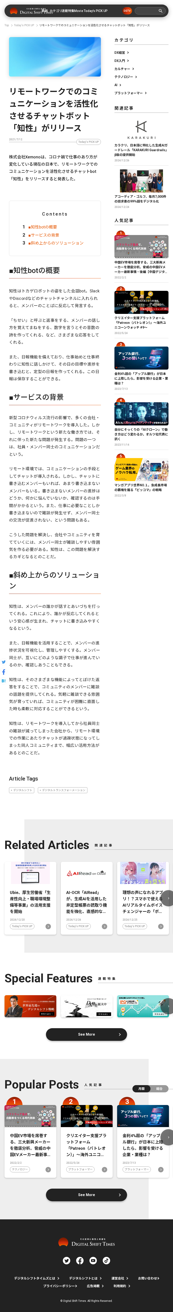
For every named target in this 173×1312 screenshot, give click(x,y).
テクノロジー (123, 77)
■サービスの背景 (43, 235)
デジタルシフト (22, 790)
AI (115, 85)
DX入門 (119, 61)
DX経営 (119, 52)
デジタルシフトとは (83, 1278)
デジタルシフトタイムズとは (34, 1278)
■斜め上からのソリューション (56, 243)
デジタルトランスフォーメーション (63, 790)
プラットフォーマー (128, 93)
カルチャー (122, 69)
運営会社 (118, 1278)
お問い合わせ (147, 1278)
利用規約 (120, 1286)
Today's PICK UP (88, 141)
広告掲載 (93, 1286)
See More (86, 1034)
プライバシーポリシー (59, 1286)
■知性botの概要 (42, 227)
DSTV (127, 10)
